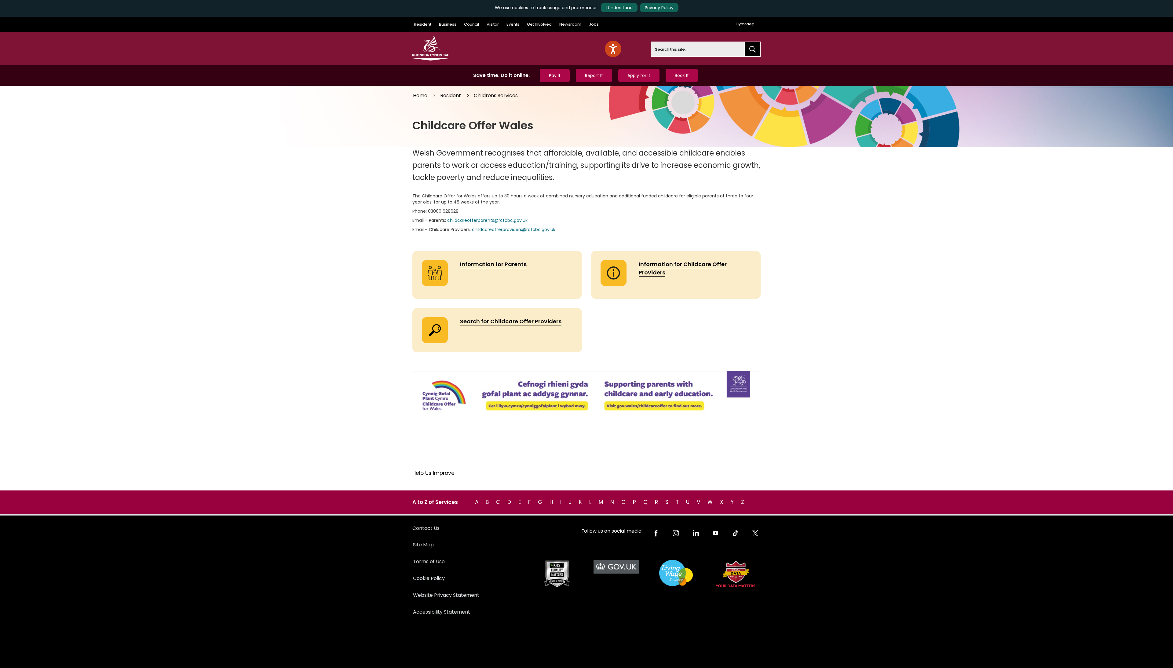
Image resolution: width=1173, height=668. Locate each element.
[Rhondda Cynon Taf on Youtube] (715, 533)
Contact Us (426, 528)
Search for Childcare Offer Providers (510, 321)
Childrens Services (496, 95)
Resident (422, 24)
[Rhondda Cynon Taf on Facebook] (656, 533)
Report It (594, 75)
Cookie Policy (429, 578)
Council (471, 24)
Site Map (423, 544)
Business (447, 24)
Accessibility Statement (441, 611)
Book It (682, 75)
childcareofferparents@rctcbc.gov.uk (487, 220)
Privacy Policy (659, 8)
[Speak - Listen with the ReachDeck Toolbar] (613, 49)
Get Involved (539, 24)
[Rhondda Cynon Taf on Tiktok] (735, 533)
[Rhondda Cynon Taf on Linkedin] (695, 533)
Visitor (493, 24)
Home (420, 95)
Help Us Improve (433, 473)
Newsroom (570, 24)
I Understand (619, 8)
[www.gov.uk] (557, 574)
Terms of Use (429, 561)
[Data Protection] (735, 574)
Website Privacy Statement (446, 595)
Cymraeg (745, 24)
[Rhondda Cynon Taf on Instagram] (676, 533)
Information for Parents (493, 264)
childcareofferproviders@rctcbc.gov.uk (513, 229)
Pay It (555, 75)
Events (512, 24)
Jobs (594, 24)
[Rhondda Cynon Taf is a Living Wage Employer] (676, 573)
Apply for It (638, 75)
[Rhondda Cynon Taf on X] (755, 533)
